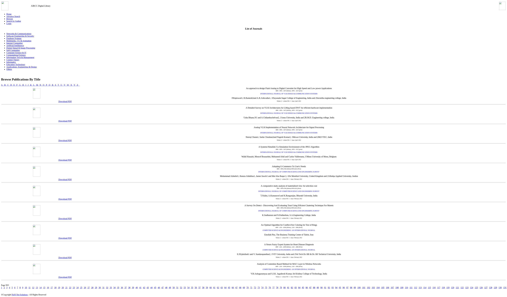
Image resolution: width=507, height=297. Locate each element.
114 (424, 287)
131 (504, 287)
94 (336, 287)
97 (347, 287)
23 (74, 287)
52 (181, 287)
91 (325, 287)
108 (397, 287)
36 (122, 287)
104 (378, 287)
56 (196, 287)
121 (457, 287)
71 (251, 287)
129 (495, 287)
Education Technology (15, 64)
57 (199, 287)
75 (266, 287)
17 (52, 287)
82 (292, 287)
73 (259, 287)
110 (406, 287)
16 (48, 287)
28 (92, 287)
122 (462, 287)
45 (155, 287)
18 (55, 287)
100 (359, 287)
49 (170, 287)
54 (188, 287)
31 (103, 287)
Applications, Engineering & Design (21, 67)
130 (500, 287)
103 (373, 287)
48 (166, 287)
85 (303, 287)
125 (476, 287)
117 (438, 287)
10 (26, 287)
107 (392, 287)
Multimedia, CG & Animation (18, 41)
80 (284, 287)
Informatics (11, 62)
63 (222, 287)
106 (387, 287)
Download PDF (65, 101)
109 (401, 287)
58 (203, 287)
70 (248, 287)
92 (329, 287)
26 (85, 287)
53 (185, 287)
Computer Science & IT (16, 53)
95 (340, 287)
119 (447, 287)
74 (262, 287)
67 (236, 287)
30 (100, 287)
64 (225, 287)
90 (321, 287)
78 (277, 287)
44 (151, 287)
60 (211, 287)
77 (273, 287)
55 (192, 287)
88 (314, 287)
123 (466, 287)
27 (89, 287)
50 (174, 287)
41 (140, 287)
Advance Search (13, 16)
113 (420, 287)
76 (270, 287)
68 (240, 287)
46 (159, 287)
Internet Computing (14, 43)
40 (137, 287)
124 (471, 287)
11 (29, 287)
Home (8, 14)
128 (490, 287)
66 (233, 287)
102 (368, 287)
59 (207, 287)
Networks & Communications (18, 34)
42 (144, 287)
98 (351, 287)
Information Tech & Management (20, 57)
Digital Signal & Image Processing (20, 48)
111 (411, 287)
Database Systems (13, 38)
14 (40, 287)
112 (415, 287)
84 (299, 287)
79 (281, 287)
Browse (9, 19)
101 (363, 287)
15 (44, 287)
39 (133, 287)
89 (318, 287)
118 (443, 287)
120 (452, 287)
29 (96, 287)
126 (481, 287)
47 (162, 287)
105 (382, 287)
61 (214, 287)
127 (485, 287)
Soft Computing (13, 50)
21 (66, 287)
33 (111, 287)
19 (59, 287)
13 (37, 287)
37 (126, 287)
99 (355, 287)
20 (63, 287)
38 (129, 287)
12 (33, 287)
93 (333, 287)
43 (148, 287)
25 (81, 287)
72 (255, 287)
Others (9, 69)
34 (114, 287)
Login (8, 23)
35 (118, 287)
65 (229, 287)
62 (218, 287)
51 (177, 287)
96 (344, 287)
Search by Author (13, 21)
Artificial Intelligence (15, 45)
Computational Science (16, 55)
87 (310, 287)
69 (244, 287)
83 (296, 287)
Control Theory (12, 60)
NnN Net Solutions (20, 295)
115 (429, 287)
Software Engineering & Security (20, 36)
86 (307, 287)
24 (77, 287)
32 (107, 287)
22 (70, 287)
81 (288, 287)
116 (434, 287)
